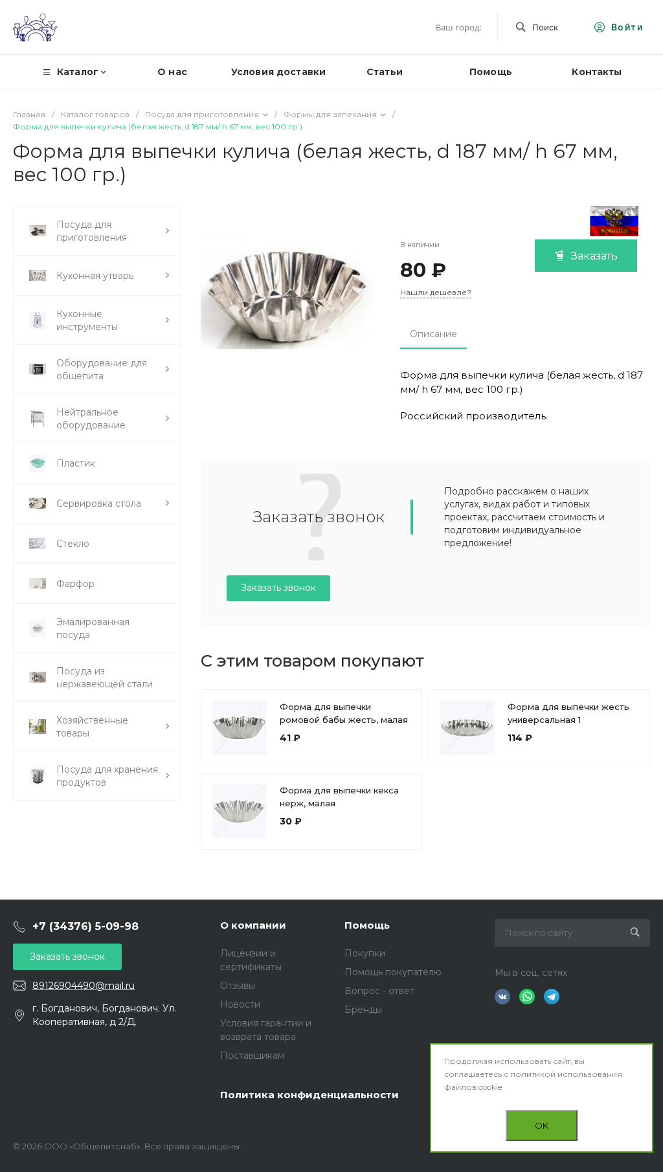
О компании (253, 925)
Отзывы (237, 985)
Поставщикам (252, 1055)
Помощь (367, 925)
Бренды (363, 1009)
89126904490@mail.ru (83, 985)
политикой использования (566, 1074)
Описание (433, 334)
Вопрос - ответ (379, 991)
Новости (240, 1004)
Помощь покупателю (393, 972)
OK (541, 1125)
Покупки (364, 953)
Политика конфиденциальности (309, 1095)
